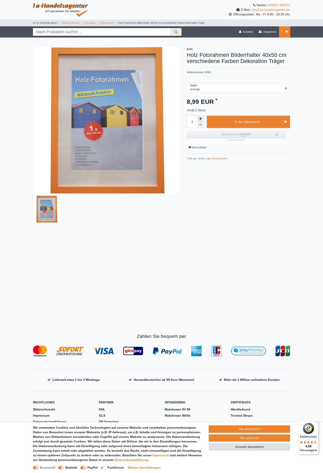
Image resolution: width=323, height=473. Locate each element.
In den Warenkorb (247, 122)
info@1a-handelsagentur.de (270, 9)
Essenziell (47, 467)
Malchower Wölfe (178, 415)
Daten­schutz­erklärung (131, 460)
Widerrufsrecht (44, 409)
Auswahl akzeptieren (249, 446)
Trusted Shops (242, 415)
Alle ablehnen (249, 438)
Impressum (41, 415)
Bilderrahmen (107, 23)
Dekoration (89, 23)
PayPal (92, 467)
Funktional (115, 467)
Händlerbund (240, 409)
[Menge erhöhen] (200, 119)
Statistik (71, 467)
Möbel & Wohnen (70, 23)
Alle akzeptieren (249, 429)
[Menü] (316, 423)
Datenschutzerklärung (49, 421)
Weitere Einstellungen (144, 467)
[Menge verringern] (200, 125)
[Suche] (175, 32)
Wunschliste (198, 147)
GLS (102, 415)
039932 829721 (279, 5)
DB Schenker (108, 421)
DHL (102, 409)
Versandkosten (219, 158)
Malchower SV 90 (177, 409)
